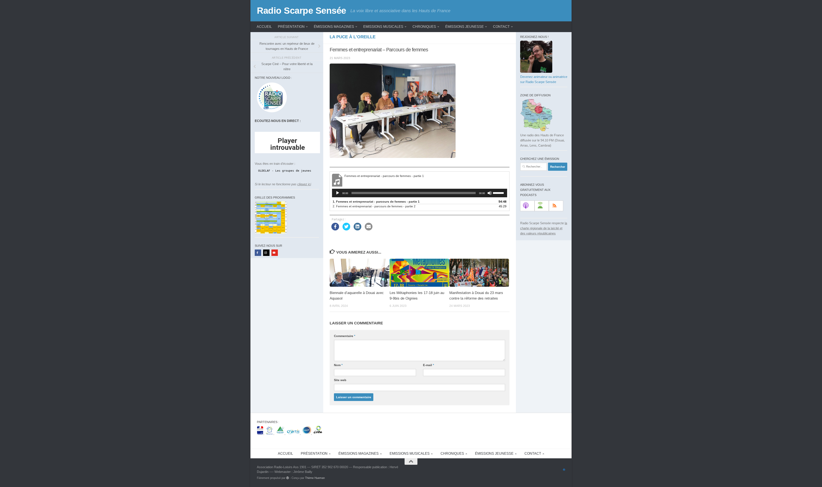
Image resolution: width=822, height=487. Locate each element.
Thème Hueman (315, 478)
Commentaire (344, 336)
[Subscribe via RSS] (556, 205)
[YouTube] (274, 252)
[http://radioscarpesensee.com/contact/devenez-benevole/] (536, 71)
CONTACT (501, 26)
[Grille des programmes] (271, 232)
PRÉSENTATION (291, 26)
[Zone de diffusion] (536, 130)
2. (374, 206)
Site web (340, 380)
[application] (419, 193)
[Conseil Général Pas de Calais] (280, 433)
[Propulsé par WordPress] (287, 478)
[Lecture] (337, 193)
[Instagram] (266, 252)
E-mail (428, 365)
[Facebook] (258, 252)
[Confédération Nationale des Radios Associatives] (318, 433)
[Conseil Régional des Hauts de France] (270, 433)
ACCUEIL (264, 26)
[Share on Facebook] (335, 229)
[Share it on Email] (368, 229)
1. (376, 201)
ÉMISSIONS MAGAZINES (334, 26)
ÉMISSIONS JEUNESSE (464, 26)
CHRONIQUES (424, 26)
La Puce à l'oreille (352, 36)
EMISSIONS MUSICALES (383, 26)
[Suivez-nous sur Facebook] (564, 470)
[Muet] (489, 193)
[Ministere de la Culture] (260, 433)
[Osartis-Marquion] (294, 433)
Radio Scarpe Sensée (301, 11)
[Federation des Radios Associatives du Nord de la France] (307, 433)
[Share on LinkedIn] (357, 229)
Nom (338, 365)
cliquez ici (304, 184)
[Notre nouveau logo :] (271, 112)
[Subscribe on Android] (542, 205)
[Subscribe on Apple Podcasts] (527, 205)
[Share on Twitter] (346, 229)
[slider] (499, 192)
